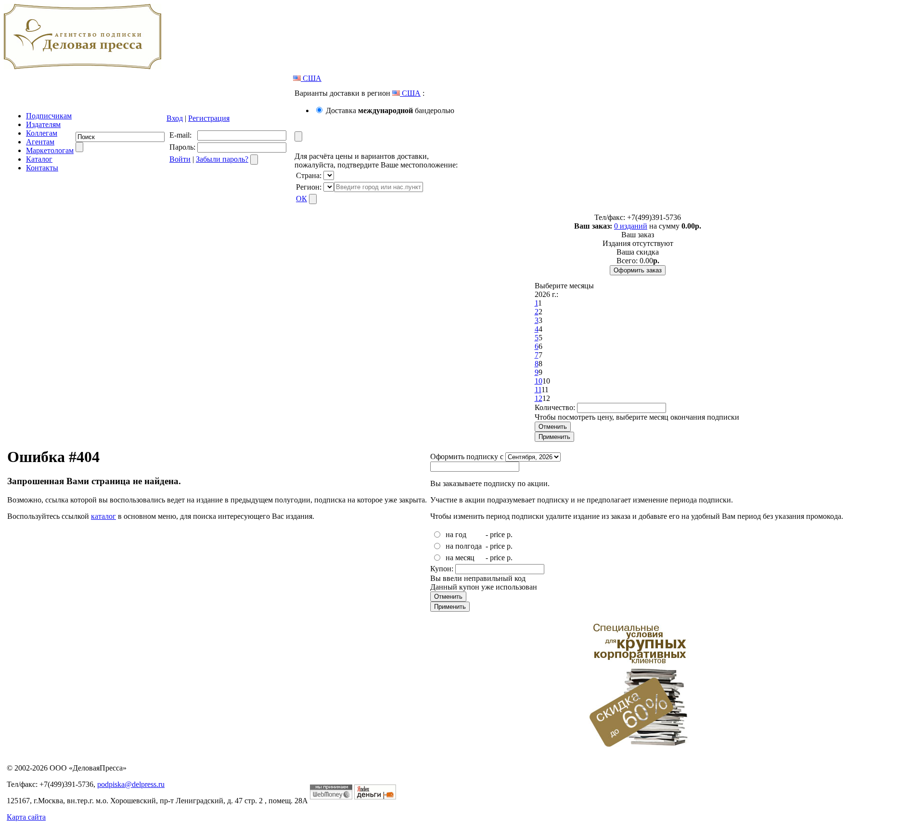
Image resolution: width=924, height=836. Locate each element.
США (311, 78)
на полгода (464, 546)
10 (538, 381)
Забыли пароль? (222, 159)
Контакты (42, 168)
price (497, 534)
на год (456, 534)
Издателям (43, 124)
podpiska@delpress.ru (131, 784)
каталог (103, 516)
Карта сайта (26, 817)
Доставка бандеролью (390, 110)
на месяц (460, 557)
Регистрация (209, 118)
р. (510, 534)
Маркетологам (50, 150)
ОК (301, 198)
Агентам (40, 142)
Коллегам (41, 133)
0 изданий (630, 226)
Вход (175, 118)
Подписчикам (49, 116)
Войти (180, 159)
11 (538, 390)
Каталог (39, 159)
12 (538, 398)
